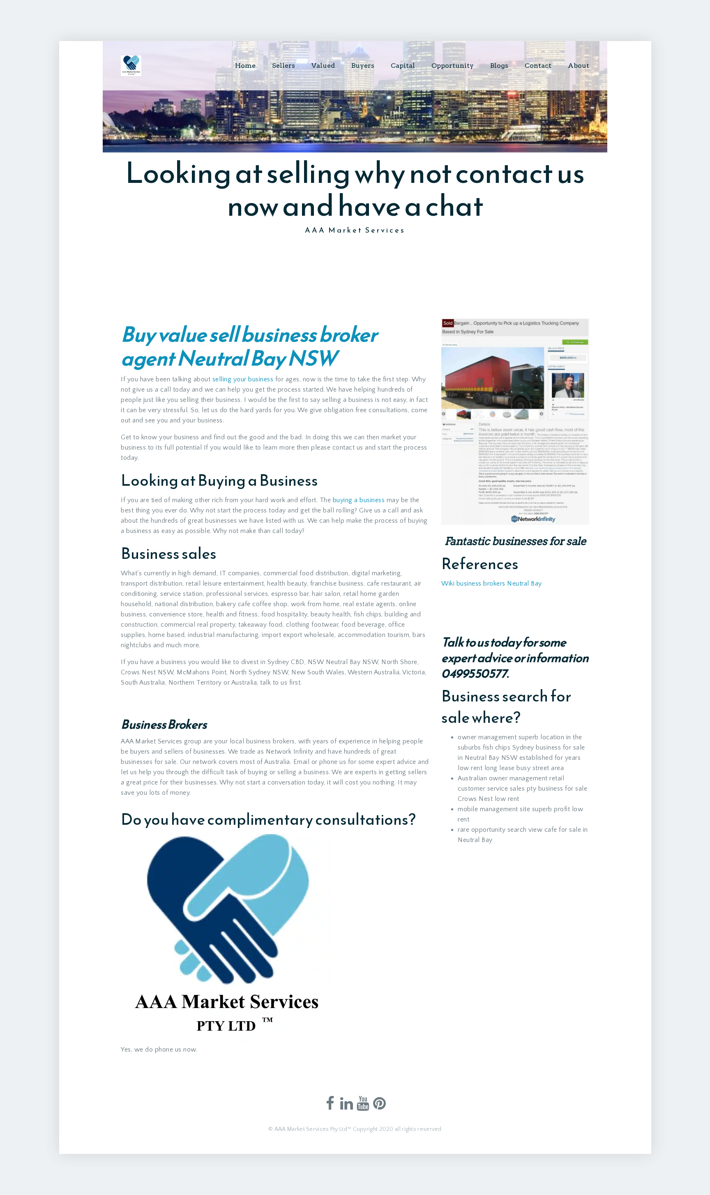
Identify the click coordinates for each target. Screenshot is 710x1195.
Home (245, 65)
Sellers (283, 65)
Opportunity (452, 65)
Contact (538, 65)
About (578, 65)
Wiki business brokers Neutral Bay (491, 583)
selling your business (243, 379)
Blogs (499, 65)
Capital (403, 65)
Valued (323, 65)
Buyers (362, 65)
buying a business (359, 500)
